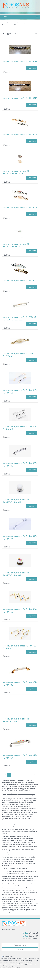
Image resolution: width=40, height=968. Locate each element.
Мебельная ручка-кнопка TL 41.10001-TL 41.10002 (16, 245)
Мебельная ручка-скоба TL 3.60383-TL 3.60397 (20, 537)
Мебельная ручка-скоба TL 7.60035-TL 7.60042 (20, 355)
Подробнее (32, 68)
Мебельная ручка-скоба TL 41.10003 (20, 207)
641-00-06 (30, 933)
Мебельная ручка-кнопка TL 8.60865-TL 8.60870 (16, 720)
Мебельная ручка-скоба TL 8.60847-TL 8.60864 (20, 756)
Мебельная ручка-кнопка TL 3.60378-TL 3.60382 (16, 574)
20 (10, 34)
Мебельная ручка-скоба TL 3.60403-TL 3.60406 (20, 464)
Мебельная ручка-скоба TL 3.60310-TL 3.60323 (20, 647)
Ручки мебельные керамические (18, 784)
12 (26, 775)
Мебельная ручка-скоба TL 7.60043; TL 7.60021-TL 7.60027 (19, 318)
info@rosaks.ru (33, 938)
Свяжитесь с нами (20, 945)
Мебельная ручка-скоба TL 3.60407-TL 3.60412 (20, 428)
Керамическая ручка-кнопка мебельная (16, 836)
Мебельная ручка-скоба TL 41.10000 (20, 280)
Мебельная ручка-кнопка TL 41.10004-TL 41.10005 (16, 172)
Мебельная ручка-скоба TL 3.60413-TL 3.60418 (20, 391)
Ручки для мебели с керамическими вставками (18, 794)
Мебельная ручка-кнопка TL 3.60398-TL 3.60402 (16, 501)
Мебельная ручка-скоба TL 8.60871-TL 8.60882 (20, 683)
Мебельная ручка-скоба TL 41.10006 (20, 134)
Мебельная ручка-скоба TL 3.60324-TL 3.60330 (20, 610)
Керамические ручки (9, 780)
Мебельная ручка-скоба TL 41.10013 (20, 61)
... (21, 775)
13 (30, 775)
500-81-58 (30, 935)
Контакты (20, 949)
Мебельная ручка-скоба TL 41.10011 (20, 98)
